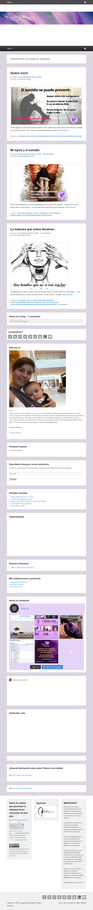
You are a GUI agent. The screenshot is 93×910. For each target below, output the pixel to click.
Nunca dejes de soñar (18, 506)
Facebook (10, 337)
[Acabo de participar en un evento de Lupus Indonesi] (46, 627)
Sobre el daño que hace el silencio (22, 497)
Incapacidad (19, 302)
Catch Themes (81, 903)
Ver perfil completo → (15, 433)
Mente (25, 304)
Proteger (40, 304)
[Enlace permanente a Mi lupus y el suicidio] (46, 202)
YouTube (35, 337)
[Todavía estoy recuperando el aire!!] (71, 651)
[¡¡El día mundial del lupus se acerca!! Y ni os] (46, 651)
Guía (68, 136)
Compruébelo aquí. (21, 840)
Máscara (20, 304)
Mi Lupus (22, 213)
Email (50, 337)
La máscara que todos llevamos (32, 229)
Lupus (44, 302)
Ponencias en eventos (17, 584)
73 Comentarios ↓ (46, 233)
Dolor (35, 300)
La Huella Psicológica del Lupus (21, 499)
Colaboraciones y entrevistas (19, 582)
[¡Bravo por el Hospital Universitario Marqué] (22, 627)
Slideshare (40, 337)
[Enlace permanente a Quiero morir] (46, 125)
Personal (73, 136)
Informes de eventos (16, 587)
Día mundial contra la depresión (21, 503)
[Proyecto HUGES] (20, 788)
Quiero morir (19, 73)
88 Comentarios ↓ (49, 154)
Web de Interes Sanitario (15, 831)
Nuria (39, 77)
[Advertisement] (46, 536)
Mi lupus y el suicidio (25, 150)
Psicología (22, 136)
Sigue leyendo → (64, 130)
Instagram (45, 337)
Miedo (29, 304)
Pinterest (30, 337)
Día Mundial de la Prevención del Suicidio (54, 136)
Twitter (15, 337)
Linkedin (25, 337)
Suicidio (79, 136)
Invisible (35, 302)
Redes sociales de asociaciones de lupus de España (28, 501)
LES (40, 302)
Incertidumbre (28, 302)
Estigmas (19, 215)
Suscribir (13, 479)
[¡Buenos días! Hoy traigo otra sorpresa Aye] (22, 651)
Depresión (37, 136)
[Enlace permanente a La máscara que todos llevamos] (39, 289)
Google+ (20, 337)
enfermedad (41, 300)
